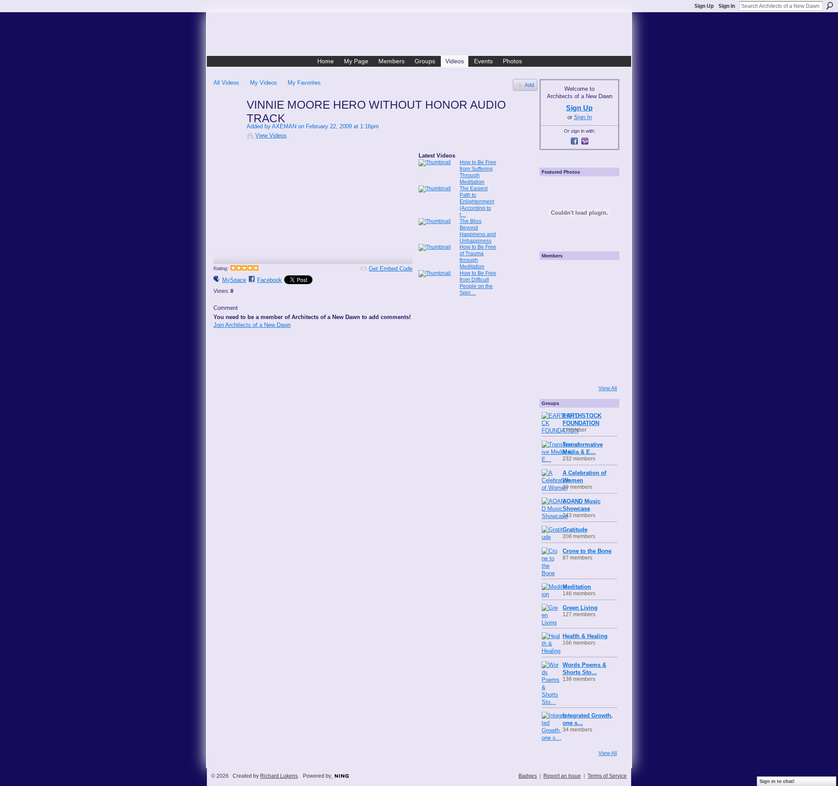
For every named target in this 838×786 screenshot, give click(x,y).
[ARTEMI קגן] (553, 274)
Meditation (577, 586)
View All (607, 388)
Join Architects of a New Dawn (252, 325)
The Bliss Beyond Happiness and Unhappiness (478, 231)
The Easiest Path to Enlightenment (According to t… (477, 201)
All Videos (226, 82)
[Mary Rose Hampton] (553, 345)
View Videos (271, 135)
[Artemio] (577, 368)
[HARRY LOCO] (553, 298)
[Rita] (553, 321)
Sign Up (704, 6)
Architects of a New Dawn (422, 35)
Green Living (580, 607)
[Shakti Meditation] (600, 298)
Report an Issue (562, 776)
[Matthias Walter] (600, 274)
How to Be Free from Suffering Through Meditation (478, 172)
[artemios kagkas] (577, 298)
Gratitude (575, 529)
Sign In (726, 6)
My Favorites (304, 82)
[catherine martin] (577, 321)
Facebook (269, 280)
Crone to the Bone (587, 551)
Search (829, 6)
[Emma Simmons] (553, 368)
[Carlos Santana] (600, 345)
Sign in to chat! (777, 781)
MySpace (234, 280)
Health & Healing (585, 636)
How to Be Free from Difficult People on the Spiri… (478, 283)
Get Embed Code (390, 268)
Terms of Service (607, 776)
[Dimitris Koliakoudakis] (600, 368)
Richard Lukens (279, 776)
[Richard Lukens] (577, 274)
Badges (528, 776)
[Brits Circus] (600, 321)
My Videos (263, 82)
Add (529, 85)
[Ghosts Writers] (577, 345)
